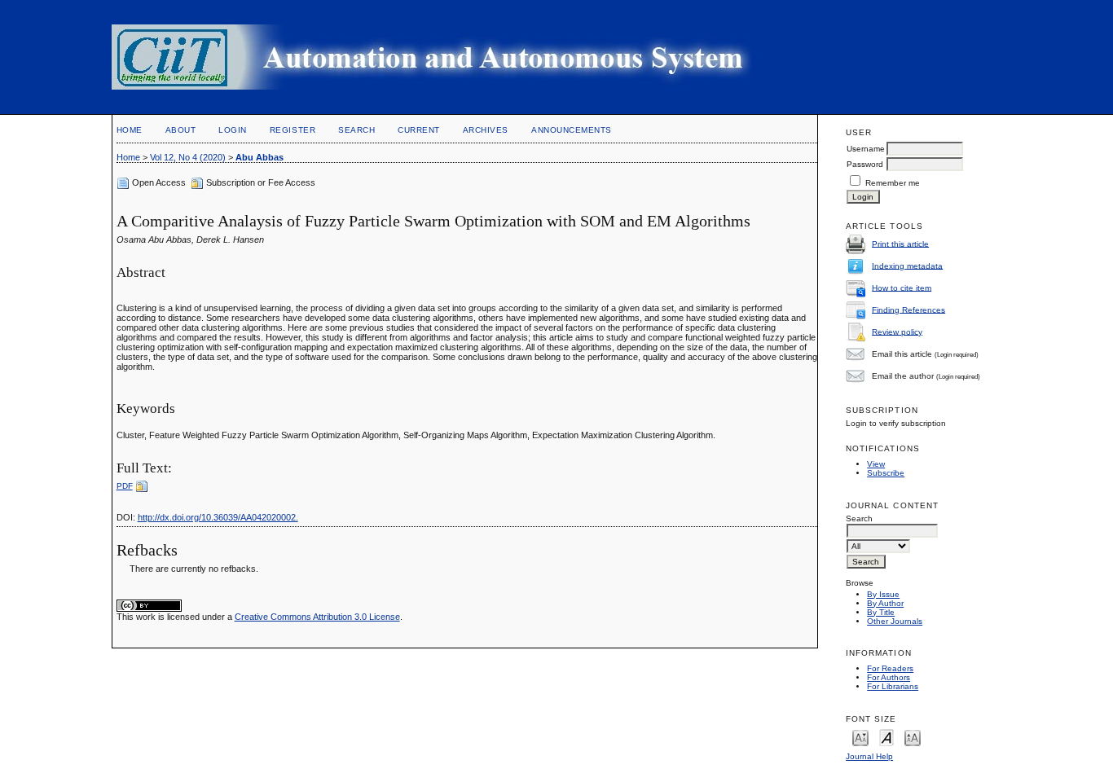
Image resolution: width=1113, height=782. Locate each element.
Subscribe (885, 472)
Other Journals (894, 621)
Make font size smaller (860, 736)
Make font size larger (912, 736)
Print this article (900, 243)
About (180, 129)
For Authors (888, 677)
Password (865, 164)
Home (130, 129)
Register (292, 129)
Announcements (571, 129)
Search (356, 129)
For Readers (890, 668)
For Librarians (892, 686)
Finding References (908, 309)
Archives (485, 129)
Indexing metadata (907, 265)
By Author (885, 603)
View (876, 463)
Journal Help (869, 756)
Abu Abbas (259, 157)
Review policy (897, 331)
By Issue (883, 594)
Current (419, 129)
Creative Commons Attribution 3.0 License (317, 617)
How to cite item (901, 287)
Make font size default (886, 736)
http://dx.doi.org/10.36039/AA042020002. (218, 517)
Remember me (892, 182)
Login (232, 129)
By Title (881, 612)
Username (866, 148)
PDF (125, 485)
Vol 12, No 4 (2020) (188, 157)
